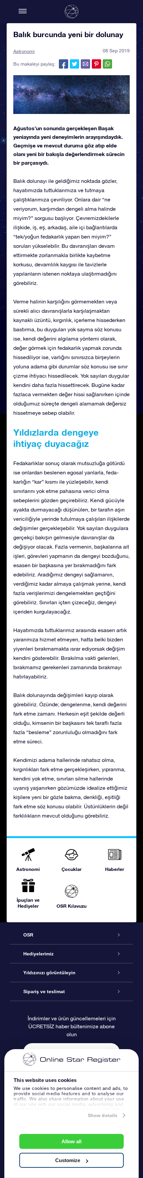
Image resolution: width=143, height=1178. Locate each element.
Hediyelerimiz (38, 953)
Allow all (71, 1141)
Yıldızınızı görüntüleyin (49, 972)
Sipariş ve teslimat (44, 991)
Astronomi (24, 51)
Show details (102, 1115)
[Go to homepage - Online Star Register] (71, 12)
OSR (28, 934)
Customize (67, 1160)
